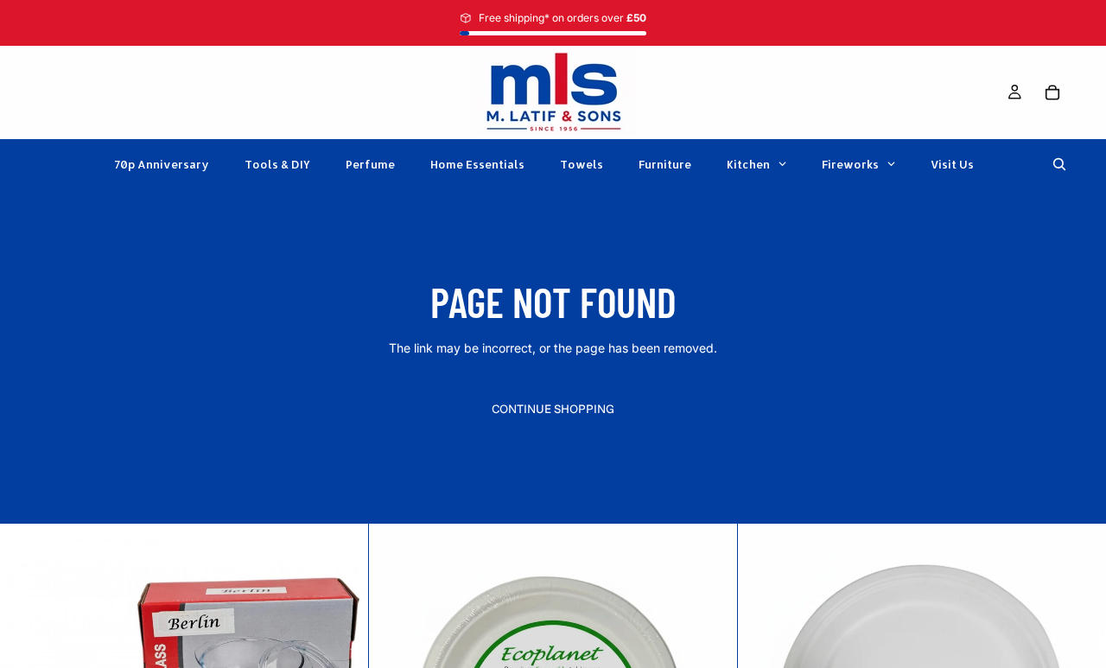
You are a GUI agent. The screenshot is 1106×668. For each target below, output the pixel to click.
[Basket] (1052, 92)
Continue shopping (553, 409)
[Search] (1059, 164)
